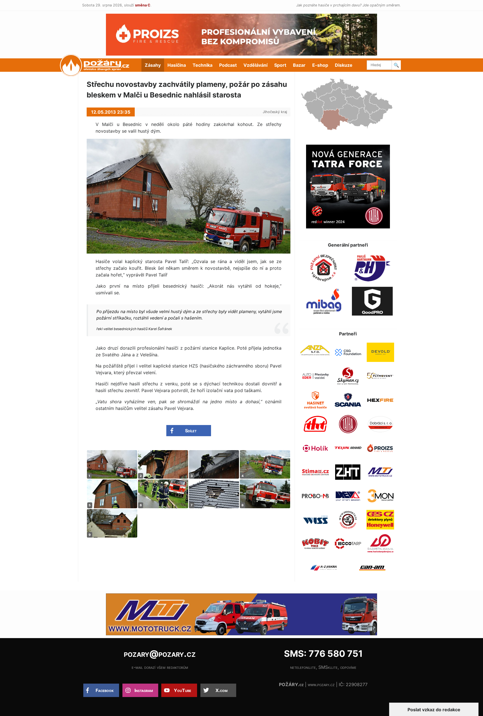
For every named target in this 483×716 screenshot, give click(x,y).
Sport (280, 65)
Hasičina (176, 65)
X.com (222, 690)
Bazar (299, 65)
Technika (202, 65)
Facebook (105, 690)
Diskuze (343, 65)
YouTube (182, 690)
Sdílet (190, 430)
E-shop (320, 65)
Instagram (143, 690)
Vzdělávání (255, 65)
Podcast (228, 65)
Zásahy (153, 65)
